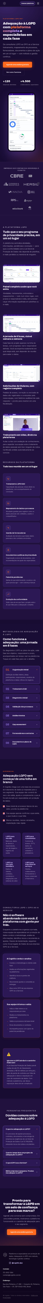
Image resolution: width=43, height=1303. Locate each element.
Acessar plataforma (27, 3)
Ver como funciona (13, 72)
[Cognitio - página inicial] (4, 3)
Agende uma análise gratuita (17, 64)
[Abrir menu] (38, 3)
